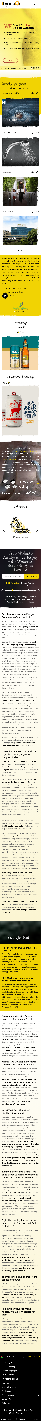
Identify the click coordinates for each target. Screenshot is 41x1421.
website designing (10, 459)
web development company (27, 451)
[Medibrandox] (20, 1419)
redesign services (19, 964)
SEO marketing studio (13, 826)
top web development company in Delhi (19, 700)
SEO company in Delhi (11, 836)
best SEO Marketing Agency (14, 1004)
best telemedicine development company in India (19, 1294)
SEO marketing (31, 1338)
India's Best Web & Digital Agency (15, 1357)
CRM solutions (8, 1340)
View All (20, 250)
